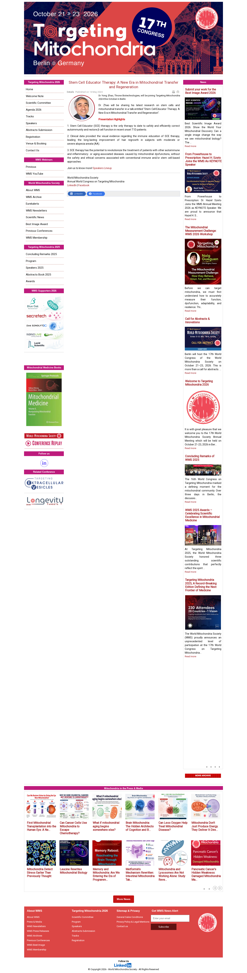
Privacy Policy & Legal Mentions (133, 921)
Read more (190, 146)
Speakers (31, 123)
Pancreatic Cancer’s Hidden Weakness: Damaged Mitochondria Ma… (206, 874)
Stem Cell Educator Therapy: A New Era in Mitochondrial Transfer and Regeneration (123, 84)
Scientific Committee (38, 102)
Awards (30, 281)
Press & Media (34, 921)
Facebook (83, 185)
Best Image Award (37, 224)
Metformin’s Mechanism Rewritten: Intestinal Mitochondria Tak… (140, 874)
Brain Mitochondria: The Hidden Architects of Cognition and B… (140, 826)
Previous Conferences (39, 230)
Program (31, 261)
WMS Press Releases (38, 931)
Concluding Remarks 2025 (41, 254)
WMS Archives (34, 935)
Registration (33, 136)
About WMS (33, 190)
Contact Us (32, 150)
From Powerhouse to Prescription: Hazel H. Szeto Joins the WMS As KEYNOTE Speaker (203, 159)
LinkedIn (72, 185)
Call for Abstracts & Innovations (197, 320)
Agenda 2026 (33, 109)
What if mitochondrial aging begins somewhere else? (106, 826)
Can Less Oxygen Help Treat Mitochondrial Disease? (173, 826)
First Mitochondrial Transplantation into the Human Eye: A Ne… (41, 826)
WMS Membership (36, 237)
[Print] (174, 92)
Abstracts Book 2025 (38, 274)
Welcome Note (35, 96)
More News (123, 899)
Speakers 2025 (34, 267)
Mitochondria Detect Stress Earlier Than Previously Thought (40, 872)
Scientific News (35, 217)
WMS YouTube (34, 173)
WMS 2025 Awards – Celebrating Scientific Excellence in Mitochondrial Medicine (202, 515)
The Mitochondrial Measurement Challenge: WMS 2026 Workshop (200, 231)
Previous (31, 166)
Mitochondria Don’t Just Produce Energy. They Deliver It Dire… (204, 826)
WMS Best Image (36, 945)
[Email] (178, 92)
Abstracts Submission (39, 130)
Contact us (122, 926)
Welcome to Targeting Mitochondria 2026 (199, 382)
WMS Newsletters (36, 210)
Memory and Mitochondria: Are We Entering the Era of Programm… (106, 874)
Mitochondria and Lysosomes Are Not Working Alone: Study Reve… (172, 874)
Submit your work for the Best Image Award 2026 (200, 91)
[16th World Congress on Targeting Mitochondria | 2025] (123, 38)
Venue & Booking (36, 143)
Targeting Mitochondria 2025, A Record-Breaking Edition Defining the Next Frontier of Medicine (201, 585)
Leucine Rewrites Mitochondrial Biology (73, 870)
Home (29, 89)
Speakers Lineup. (102, 168)
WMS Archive (34, 197)
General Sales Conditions (130, 917)
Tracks (30, 116)
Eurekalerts (32, 203)
